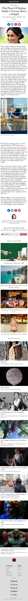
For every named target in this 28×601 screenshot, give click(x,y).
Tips (7, 570)
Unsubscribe (9, 575)
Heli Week (4, 362)
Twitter (14, 591)
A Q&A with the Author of (14, 553)
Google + (14, 595)
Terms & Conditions (13, 599)
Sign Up (23, 234)
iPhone (19, 573)
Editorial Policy (6, 599)
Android (20, 575)
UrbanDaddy (14, 1)
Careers (20, 570)
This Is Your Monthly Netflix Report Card (10, 471)
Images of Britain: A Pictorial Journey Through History (14, 146)
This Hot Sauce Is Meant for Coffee (14, 263)
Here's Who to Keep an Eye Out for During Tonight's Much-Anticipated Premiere (13, 444)
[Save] (19, 24)
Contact (8, 568)
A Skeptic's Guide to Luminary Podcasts (10, 498)
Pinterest (14, 588)
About (19, 568)
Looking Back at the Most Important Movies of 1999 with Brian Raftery (14, 550)
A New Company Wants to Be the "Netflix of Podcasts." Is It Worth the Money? (13, 495)
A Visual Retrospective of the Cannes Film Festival (12, 413)
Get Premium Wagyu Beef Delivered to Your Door (14, 311)
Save (15, 24)
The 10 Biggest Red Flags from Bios (14, 441)
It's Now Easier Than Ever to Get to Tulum (14, 334)
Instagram (14, 585)
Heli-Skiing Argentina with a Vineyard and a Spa (12, 364)
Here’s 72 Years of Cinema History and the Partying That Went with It (14, 416)
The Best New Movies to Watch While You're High (13, 522)
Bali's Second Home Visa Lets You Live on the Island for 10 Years (14, 287)
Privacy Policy (20, 599)
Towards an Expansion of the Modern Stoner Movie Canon (13, 525)
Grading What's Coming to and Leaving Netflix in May (14, 468)
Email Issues (9, 573)
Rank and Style (5, 387)
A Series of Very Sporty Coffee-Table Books (11, 389)
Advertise (8, 572)
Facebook (14, 581)
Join (19, 572)
